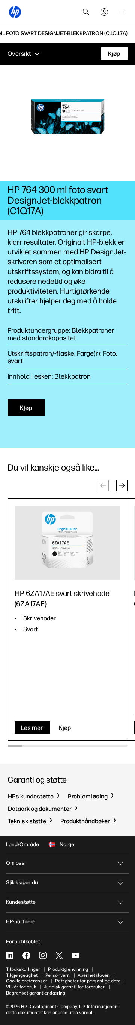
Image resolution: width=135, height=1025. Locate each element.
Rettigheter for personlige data (87, 981)
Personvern (57, 975)
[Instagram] (42, 955)
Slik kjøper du (22, 882)
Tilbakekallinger (23, 969)
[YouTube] (76, 955)
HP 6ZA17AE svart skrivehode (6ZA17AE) (62, 598)
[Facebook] (26, 955)
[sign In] (104, 12)
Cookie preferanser (26, 981)
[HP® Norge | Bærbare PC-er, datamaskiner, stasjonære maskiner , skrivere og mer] (15, 12)
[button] (122, 485)
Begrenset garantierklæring (35, 993)
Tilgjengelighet (22, 975)
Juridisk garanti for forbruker (74, 987)
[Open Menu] (122, 12)
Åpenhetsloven (94, 975)
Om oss (15, 863)
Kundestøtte (21, 902)
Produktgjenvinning (68, 969)
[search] (86, 12)
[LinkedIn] (10, 955)
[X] (59, 955)
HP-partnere (20, 921)
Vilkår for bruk (21, 987)
